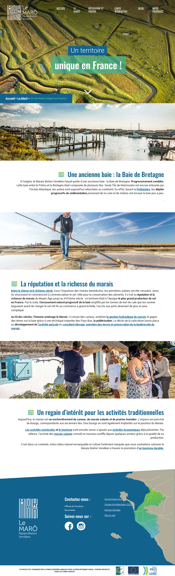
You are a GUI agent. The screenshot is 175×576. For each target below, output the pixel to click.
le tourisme (65, 429)
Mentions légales (112, 510)
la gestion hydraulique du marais (126, 316)
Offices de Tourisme (74, 506)
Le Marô (77, 9)
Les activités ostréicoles (40, 429)
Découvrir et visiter (95, 9)
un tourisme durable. (151, 448)
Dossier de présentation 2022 (118, 504)
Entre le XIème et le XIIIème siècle (32, 290)
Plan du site (110, 515)
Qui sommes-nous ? (114, 499)
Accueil (61, 8)
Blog (141, 8)
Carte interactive (121, 9)
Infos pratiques (157, 9)
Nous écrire (70, 510)
